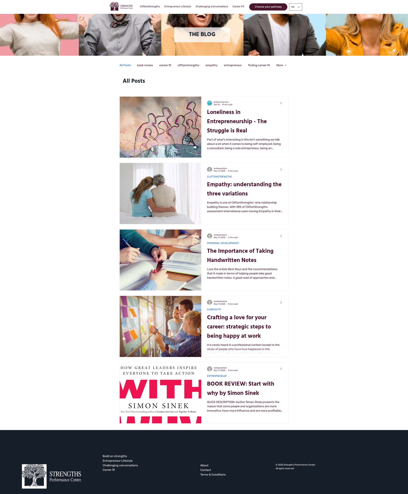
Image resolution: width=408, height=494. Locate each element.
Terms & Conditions (213, 474)
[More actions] (282, 103)
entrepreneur (233, 65)
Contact (205, 470)
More (279, 65)
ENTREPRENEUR (216, 376)
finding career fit (259, 65)
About (204, 465)
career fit (165, 65)
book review (145, 65)
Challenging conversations (120, 465)
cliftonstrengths (188, 65)
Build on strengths (115, 456)
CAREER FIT (214, 309)
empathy (212, 65)
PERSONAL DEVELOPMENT (223, 243)
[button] (202, 34)
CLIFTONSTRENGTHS (219, 176)
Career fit (109, 470)
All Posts (125, 65)
